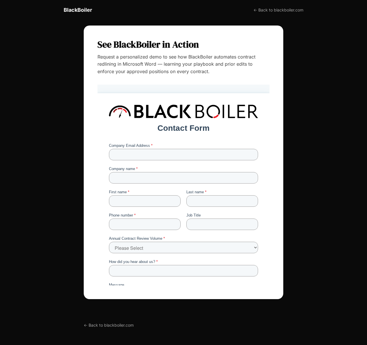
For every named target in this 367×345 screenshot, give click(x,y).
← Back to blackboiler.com (278, 9)
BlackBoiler (78, 10)
